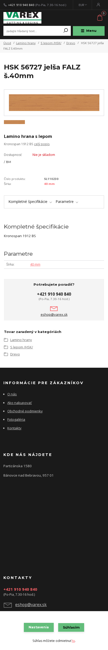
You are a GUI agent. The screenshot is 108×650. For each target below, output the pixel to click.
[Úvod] (22, 18)
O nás (12, 394)
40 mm (49, 184)
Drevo (70, 43)
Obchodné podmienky (25, 411)
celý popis (42, 144)
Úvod (7, 43)
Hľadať (66, 31)
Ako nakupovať (19, 402)
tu (73, 641)
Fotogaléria (16, 419)
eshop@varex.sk (54, 314)
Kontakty (14, 428)
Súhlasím (71, 627)
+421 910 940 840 (21, 5)
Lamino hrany (26, 43)
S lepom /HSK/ (51, 43)
